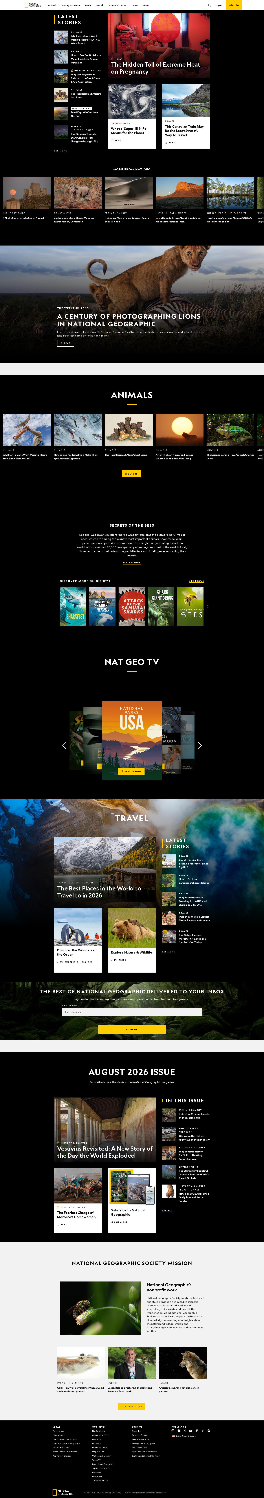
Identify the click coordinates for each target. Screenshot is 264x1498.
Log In (219, 5)
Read (118, 140)
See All (167, 1210)
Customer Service (139, 1435)
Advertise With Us (100, 1480)
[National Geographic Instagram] (173, 1430)
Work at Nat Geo (139, 1447)
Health (99, 5)
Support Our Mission (101, 1468)
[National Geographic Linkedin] (197, 1430)
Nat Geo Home (98, 1431)
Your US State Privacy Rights (65, 1439)
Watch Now (132, 562)
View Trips (118, 960)
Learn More (119, 1222)
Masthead (96, 1472)
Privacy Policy (58, 1435)
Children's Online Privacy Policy (66, 1443)
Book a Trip (97, 1439)
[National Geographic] (33, 5)
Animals (52, 5)
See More (60, 150)
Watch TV (96, 1460)
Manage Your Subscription (143, 1443)
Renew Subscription (140, 1439)
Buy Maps (96, 1443)
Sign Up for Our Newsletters (144, 1451)
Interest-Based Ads (61, 1447)
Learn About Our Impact (103, 1464)
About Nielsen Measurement (65, 1451)
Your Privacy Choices (62, 1456)
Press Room (97, 1476)
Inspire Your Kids (99, 1447)
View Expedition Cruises (75, 962)
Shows (134, 5)
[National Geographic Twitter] (185, 1430)
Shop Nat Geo (98, 1451)
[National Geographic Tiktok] (203, 1430)
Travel (88, 5)
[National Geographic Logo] (63, 1494)
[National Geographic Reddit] (209, 1430)
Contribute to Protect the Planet (146, 1456)
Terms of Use (58, 1431)
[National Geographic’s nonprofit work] (132, 1308)
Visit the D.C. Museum (101, 1456)
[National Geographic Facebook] (179, 1430)
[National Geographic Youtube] (191, 1430)
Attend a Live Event (101, 1435)
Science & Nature (117, 5)
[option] (27, 200)
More (145, 5)
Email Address (69, 1005)
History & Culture (71, 5)
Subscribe (96, 1082)
